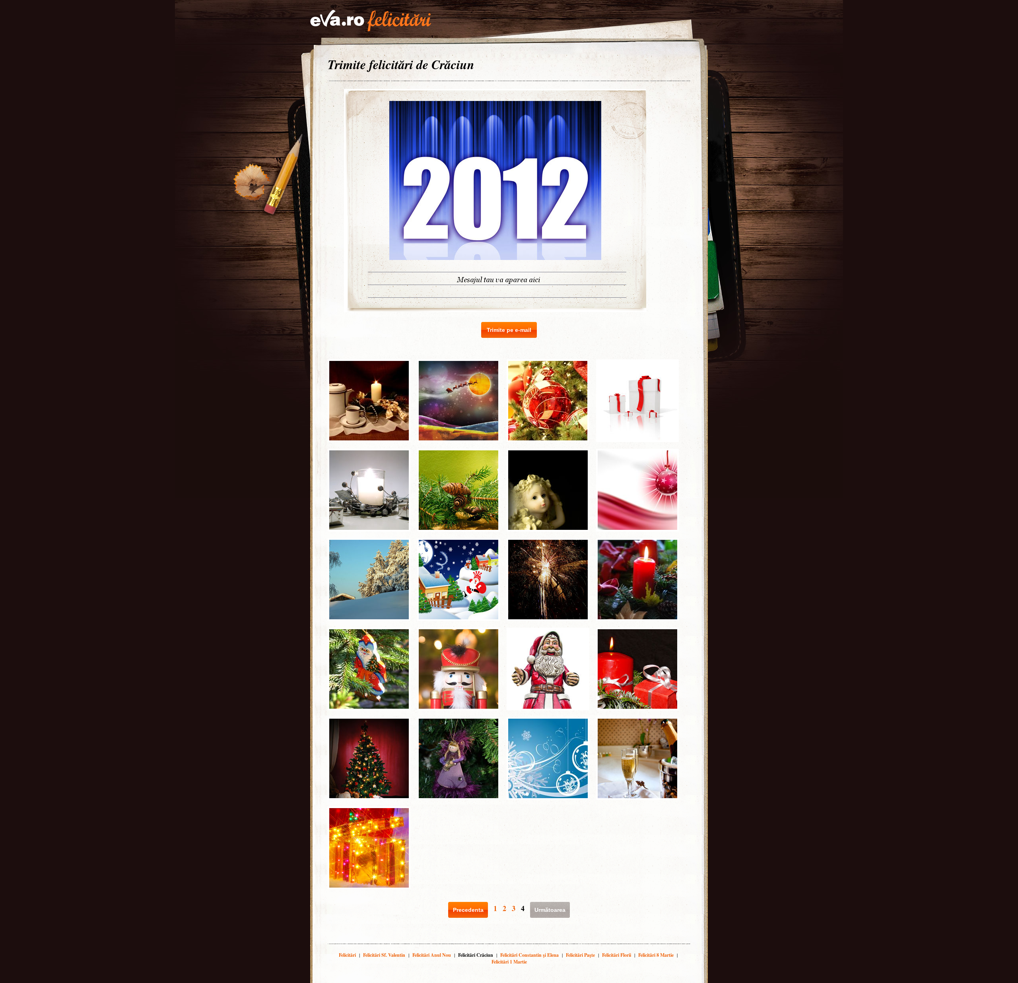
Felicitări (347, 955)
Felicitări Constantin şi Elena (529, 955)
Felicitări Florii (616, 955)
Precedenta (468, 910)
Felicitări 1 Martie (509, 961)
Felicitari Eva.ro (370, 20)
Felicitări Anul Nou (431, 955)
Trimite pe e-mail (509, 330)
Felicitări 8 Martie (656, 955)
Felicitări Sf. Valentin (384, 955)
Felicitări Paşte (580, 955)
